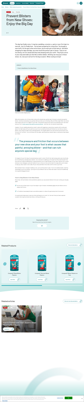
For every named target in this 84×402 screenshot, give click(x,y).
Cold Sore (18, 3)
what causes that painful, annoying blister (33, 124)
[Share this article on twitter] (28, 208)
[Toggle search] (77, 3)
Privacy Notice (5, 400)
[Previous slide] (5, 264)
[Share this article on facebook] (24, 208)
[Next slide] (79, 264)
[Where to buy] (81, 3)
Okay (68, 397)
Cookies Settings (60, 397)
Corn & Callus (25, 3)
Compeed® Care (39, 3)
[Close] (82, 398)
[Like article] (42, 225)
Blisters (12, 3)
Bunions (32, 3)
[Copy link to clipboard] (20, 208)
